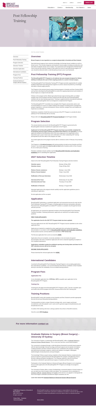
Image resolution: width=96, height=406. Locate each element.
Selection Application (18, 68)
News (89, 7)
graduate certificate (36, 372)
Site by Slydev (40, 399)
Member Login (89, 2)
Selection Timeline (18, 65)
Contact (79, 2)
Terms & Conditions (18, 399)
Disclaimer (23, 398)
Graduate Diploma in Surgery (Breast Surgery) (19, 81)
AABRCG (72, 2)
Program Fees (17, 74)
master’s (56, 372)
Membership (69, 7)
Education (51, 7)
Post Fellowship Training (19, 59)
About (64, 2)
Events (60, 7)
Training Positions (18, 78)
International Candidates (19, 71)
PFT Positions (44, 312)
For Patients (80, 7)
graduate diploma (46, 372)
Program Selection (18, 62)
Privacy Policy (17, 398)
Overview (15, 56)
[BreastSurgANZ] (11, 5)
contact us (43, 323)
